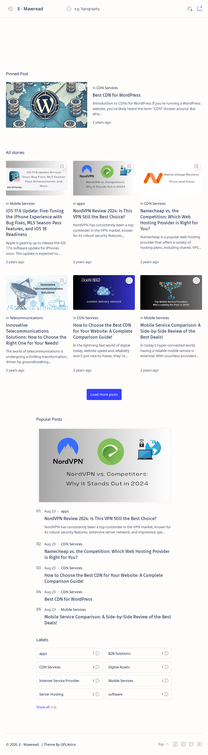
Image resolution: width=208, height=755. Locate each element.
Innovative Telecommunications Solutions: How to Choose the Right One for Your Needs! (36, 333)
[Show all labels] (46, 707)
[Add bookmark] (81, 87)
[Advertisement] (104, 36)
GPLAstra (68, 744)
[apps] (81, 203)
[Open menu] (10, 9)
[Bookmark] (199, 9)
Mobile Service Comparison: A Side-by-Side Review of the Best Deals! (170, 331)
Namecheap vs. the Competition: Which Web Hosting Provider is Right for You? (169, 219)
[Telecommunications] (26, 317)
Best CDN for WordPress (117, 95)
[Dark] (189, 9)
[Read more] (193, 122)
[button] (104, 394)
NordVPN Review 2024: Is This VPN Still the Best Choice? (102, 213)
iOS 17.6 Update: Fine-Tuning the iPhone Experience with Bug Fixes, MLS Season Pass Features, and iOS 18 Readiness (35, 222)
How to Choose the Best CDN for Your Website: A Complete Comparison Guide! (102, 331)
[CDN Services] (107, 87)
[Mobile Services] (22, 203)
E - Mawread (29, 744)
